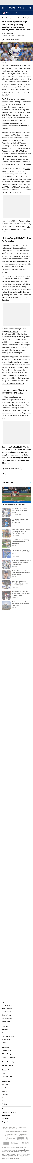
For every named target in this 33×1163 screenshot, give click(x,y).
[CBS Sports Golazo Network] (16, 1131)
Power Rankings (6, 18)
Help (3, 1073)
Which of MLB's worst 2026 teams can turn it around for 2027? (21, 552)
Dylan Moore (13, 331)
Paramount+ (6, 1039)
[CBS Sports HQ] (24, 1127)
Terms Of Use (6, 1051)
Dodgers (16, 248)
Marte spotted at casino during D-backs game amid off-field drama (21, 593)
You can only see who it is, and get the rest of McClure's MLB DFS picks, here (16, 415)
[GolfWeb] (26, 1143)
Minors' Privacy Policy (9, 1057)
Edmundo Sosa (16, 76)
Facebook (5, 1094)
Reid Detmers (24, 357)
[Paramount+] (10, 1138)
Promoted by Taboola (24, 482)
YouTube (5, 1085)
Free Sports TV (7, 1012)
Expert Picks (17, 18)
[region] (16, 495)
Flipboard (5, 1104)
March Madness (7, 1018)
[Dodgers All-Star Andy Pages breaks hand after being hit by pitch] (6, 584)
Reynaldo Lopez (13, 171)
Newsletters (6, 1115)
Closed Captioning (8, 1062)
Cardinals (10, 102)
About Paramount (8, 1036)
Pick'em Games (7, 1005)
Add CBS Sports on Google (13, 39)
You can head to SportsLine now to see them (16, 229)
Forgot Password (7, 1122)
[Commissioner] (22, 1138)
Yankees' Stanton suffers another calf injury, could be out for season (21, 572)
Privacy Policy (6, 1054)
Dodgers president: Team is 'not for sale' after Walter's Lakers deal (21, 603)
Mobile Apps (6, 1022)
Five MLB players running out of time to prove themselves (20, 541)
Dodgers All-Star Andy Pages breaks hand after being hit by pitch (20, 583)
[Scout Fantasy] (15, 1143)
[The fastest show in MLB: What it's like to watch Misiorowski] (6, 522)
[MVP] (6, 1142)
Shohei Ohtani (7, 251)
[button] (2, 8)
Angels (4, 357)
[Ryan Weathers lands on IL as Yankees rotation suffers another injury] (6, 564)
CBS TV (4, 1043)
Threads (4, 1101)
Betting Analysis (7, 1015)
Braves (27, 168)
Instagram (5, 1091)
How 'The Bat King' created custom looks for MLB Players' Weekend (21, 531)
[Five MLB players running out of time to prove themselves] (6, 543)
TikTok (4, 1088)
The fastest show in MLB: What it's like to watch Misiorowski (20, 521)
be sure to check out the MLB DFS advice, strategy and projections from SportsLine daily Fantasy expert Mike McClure (16, 123)
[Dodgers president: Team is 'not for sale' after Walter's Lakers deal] (6, 605)
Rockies (5, 287)
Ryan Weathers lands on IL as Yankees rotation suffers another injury (21, 562)
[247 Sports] (10, 1134)
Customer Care (7, 1076)
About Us (5, 1030)
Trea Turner (6, 76)
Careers (4, 1033)
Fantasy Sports (7, 1009)
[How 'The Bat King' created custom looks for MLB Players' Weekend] (6, 533)
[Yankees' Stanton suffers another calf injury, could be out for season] (6, 574)
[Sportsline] (24, 1134)
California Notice (7, 1065)
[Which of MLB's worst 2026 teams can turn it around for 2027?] (6, 553)
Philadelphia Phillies (12, 66)
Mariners (23, 329)
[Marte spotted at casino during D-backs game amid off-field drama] (6, 595)
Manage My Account (8, 1112)
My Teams (5, 1119)
